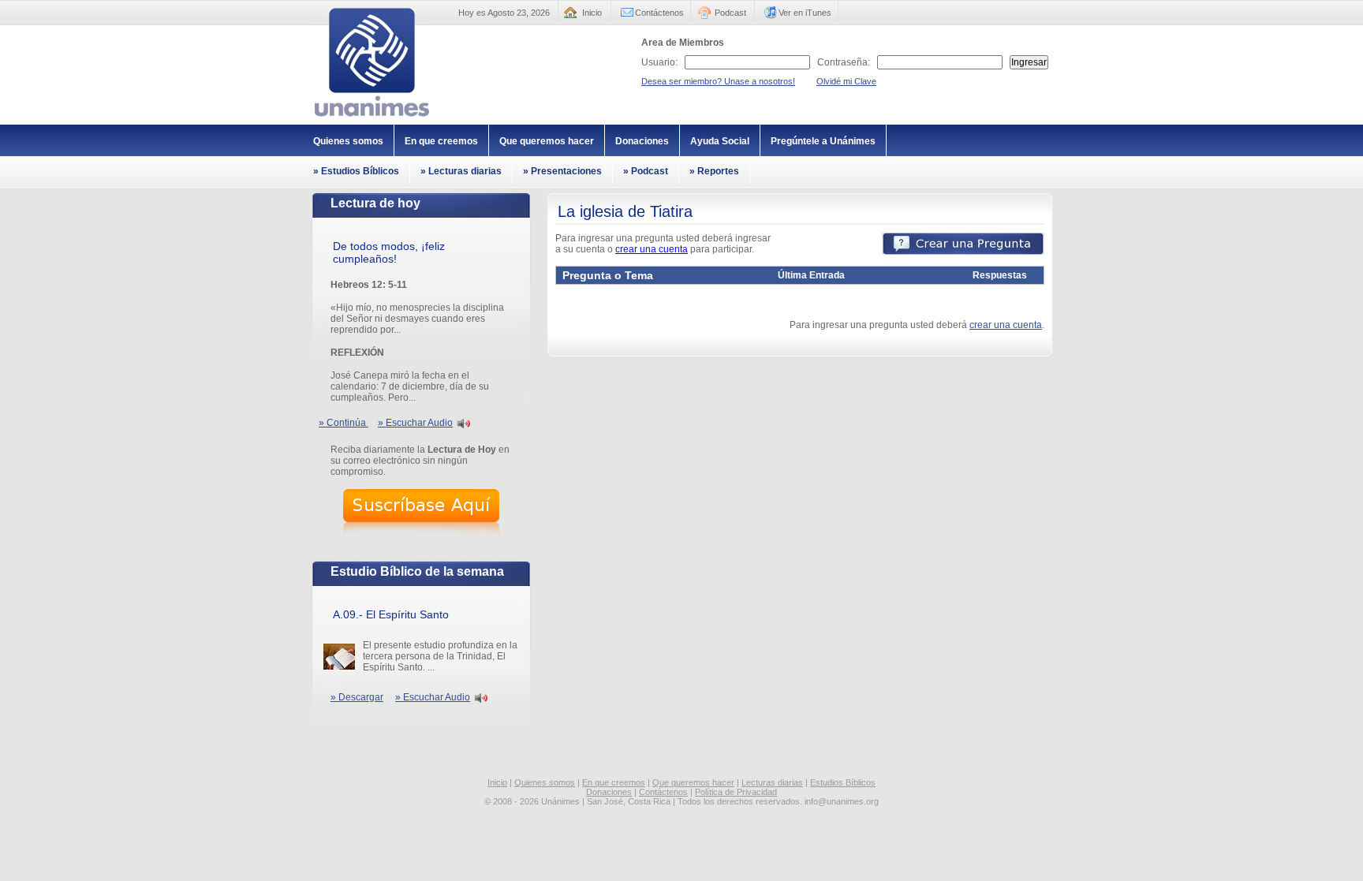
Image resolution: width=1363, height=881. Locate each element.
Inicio (592, 12)
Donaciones (642, 141)
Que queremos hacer (546, 141)
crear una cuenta (651, 249)
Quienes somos (348, 141)
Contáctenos (659, 12)
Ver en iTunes (805, 12)
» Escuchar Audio (415, 422)
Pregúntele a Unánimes (823, 141)
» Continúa (343, 422)
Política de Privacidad (736, 792)
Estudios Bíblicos (843, 782)
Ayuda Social (719, 141)
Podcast (730, 12)
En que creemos (441, 141)
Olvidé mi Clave (846, 81)
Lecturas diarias (772, 782)
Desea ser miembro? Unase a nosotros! (718, 81)
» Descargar (356, 697)
